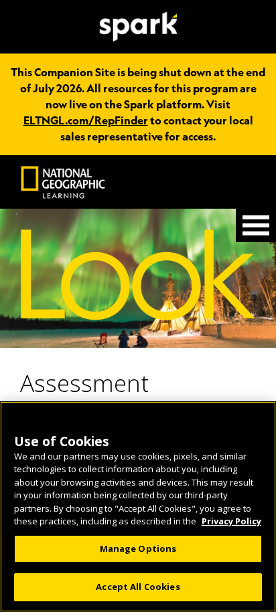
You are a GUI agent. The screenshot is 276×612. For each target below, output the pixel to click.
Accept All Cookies (138, 587)
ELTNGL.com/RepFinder (85, 120)
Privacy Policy (231, 521)
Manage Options (138, 548)
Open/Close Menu (256, 225)
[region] (138, 506)
